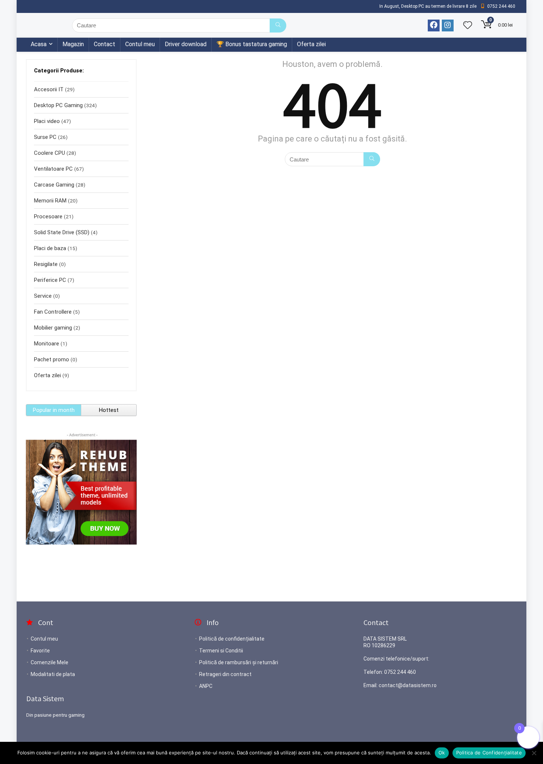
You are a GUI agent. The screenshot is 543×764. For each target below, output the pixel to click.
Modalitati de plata (53, 674)
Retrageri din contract (225, 674)
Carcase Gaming (54, 184)
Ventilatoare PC (53, 169)
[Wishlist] (467, 26)
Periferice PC (50, 280)
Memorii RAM (50, 200)
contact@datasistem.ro (408, 685)
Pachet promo (51, 359)
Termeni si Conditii (221, 651)
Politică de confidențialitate (231, 639)
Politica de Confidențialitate (489, 753)
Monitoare (46, 343)
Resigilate (46, 264)
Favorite (40, 651)
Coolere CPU (49, 153)
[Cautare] (278, 25)
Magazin (73, 44)
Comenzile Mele (49, 662)
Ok (441, 753)
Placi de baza (50, 248)
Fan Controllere (53, 311)
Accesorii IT (49, 89)
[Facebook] (434, 25)
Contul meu (140, 44)
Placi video (47, 121)
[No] (533, 753)
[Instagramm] (448, 25)
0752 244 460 (400, 672)
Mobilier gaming (53, 327)
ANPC (205, 686)
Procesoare (48, 216)
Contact (104, 44)
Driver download (185, 44)
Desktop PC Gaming (58, 105)
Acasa (39, 44)
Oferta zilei (311, 44)
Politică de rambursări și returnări (238, 662)
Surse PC (45, 137)
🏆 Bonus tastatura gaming (251, 44)
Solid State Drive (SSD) (61, 232)
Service (43, 296)
